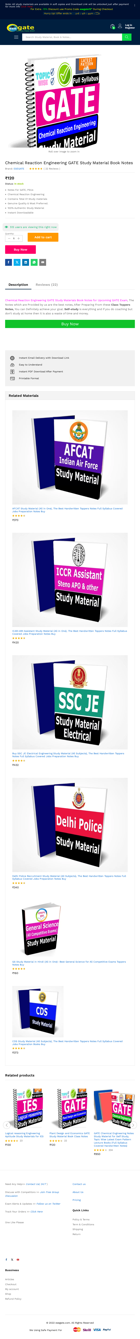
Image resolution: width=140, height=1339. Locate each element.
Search (126, 37)
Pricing (77, 1200)
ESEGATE (19, 168)
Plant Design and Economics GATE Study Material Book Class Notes (70, 1135)
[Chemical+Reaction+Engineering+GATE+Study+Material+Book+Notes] (17, 262)
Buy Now (20, 249)
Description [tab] (18, 284)
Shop (8, 1293)
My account (12, 1289)
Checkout (10, 1284)
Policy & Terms (81, 1219)
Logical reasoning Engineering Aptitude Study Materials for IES (24, 1135)
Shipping (78, 1229)
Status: (9, 183)
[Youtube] (18, 1260)
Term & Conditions (83, 1224)
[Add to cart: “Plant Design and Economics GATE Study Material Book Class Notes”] (66, 1128)
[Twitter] (12, 1260)
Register (130, 27)
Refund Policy (13, 1298)
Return (77, 1234)
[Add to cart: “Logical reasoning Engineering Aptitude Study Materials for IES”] (22, 1128)
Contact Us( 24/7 (36, 1184)
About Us (78, 1192)
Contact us (79, 1184)
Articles (9, 1279)
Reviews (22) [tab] (47, 284)
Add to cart (43, 237)
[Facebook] (6, 1260)
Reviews (52, 168)
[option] (25, 1120)
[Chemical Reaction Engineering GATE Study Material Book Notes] (8, 262)
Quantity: (9, 234)
